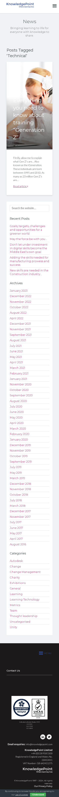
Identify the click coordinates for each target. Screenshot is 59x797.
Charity (15, 577)
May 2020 (16, 417)
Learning (16, 594)
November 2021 (20, 329)
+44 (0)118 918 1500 (41, 753)
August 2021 (18, 340)
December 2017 (20, 511)
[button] (47, 653)
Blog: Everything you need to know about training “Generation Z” (28, 115)
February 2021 (19, 373)
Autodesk (16, 560)
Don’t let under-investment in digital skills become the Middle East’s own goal (29, 248)
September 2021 (21, 334)
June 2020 (17, 412)
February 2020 (19, 434)
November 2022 (20, 301)
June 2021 (16, 351)
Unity (13, 627)
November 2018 (20, 489)
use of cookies (21, 794)
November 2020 (20, 384)
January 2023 (19, 290)
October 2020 (19, 390)
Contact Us (13, 670)
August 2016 (18, 544)
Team (13, 610)
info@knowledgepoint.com (39, 744)
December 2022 (20, 296)
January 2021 (18, 378)
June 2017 (16, 527)
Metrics (15, 605)
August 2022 (18, 312)
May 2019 (16, 472)
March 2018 (17, 505)
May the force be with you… (28, 239)
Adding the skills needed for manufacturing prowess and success (29, 261)
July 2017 (15, 522)
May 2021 (16, 357)
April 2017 (16, 538)
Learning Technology (24, 599)
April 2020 (17, 423)
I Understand (38, 795)
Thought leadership (23, 616)
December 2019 (20, 445)
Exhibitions (18, 583)
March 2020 (18, 428)
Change (15, 566)
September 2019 (21, 461)
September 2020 (21, 395)
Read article (20, 186)
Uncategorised (20, 621)
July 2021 (15, 345)
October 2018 (19, 494)
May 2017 (16, 533)
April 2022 (16, 318)
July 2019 (15, 467)
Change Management (25, 572)
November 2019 (20, 450)
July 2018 (16, 500)
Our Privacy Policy (43, 786)
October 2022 (19, 307)
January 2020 (19, 439)
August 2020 (18, 401)
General (15, 588)
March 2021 (17, 367)
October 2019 (19, 456)
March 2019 (17, 478)
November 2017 (20, 516)
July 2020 (16, 406)
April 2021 (16, 362)
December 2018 (20, 483)
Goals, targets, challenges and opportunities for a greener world (27, 230)
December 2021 (20, 323)
